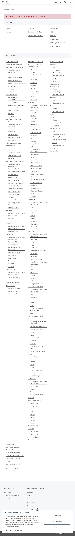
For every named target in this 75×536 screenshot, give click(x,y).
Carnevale (31, 199)
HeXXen (8, 461)
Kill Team (9, 210)
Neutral (32, 94)
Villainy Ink (56, 81)
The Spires (33, 253)
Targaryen (33, 99)
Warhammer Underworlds (14, 200)
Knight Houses (13, 134)
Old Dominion (35, 248)
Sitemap (53, 35)
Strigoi (32, 216)
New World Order (36, 370)
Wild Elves (33, 138)
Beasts (32, 420)
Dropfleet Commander (35, 259)
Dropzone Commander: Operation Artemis (35, 309)
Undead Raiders (35, 132)
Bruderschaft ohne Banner (36, 76)
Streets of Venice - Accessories (36, 228)
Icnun (32, 367)
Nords (32, 245)
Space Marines (13, 102)
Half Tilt (30, 313)
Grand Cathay (12, 177)
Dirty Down (56, 70)
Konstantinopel (35, 376)
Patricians (33, 210)
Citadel (55, 67)
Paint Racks (54, 151)
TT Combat (34, 437)
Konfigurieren (57, 521)
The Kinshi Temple (36, 194)
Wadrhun (33, 256)
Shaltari (33, 278)
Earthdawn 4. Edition (13, 458)
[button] (56, 2)
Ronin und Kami (35, 168)
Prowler (32, 373)
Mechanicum (12, 140)
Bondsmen (34, 406)
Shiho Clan (34, 177)
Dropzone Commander (35, 287)
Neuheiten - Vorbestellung (14, 64)
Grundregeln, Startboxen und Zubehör (16, 214)
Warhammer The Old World (15, 161)
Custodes (11, 129)
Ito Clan (32, 157)
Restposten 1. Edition (37, 284)
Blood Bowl (9, 234)
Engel (32, 364)
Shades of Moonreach (37, 351)
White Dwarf (12, 294)
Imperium (11, 132)
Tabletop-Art (57, 123)
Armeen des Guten (14, 155)
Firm (31, 412)
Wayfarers (33, 417)
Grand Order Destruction (16, 83)
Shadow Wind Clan (36, 174)
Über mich (31, 28)
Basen (52, 117)
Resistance (34, 272)
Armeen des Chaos (14, 108)
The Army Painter (58, 76)
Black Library (10, 285)
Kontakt (8, 32)
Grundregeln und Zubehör (14, 165)
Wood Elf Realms (13, 194)
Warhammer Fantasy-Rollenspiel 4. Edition (13, 468)
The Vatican (34, 224)
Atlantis (32, 362)
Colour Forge (57, 92)
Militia (32, 414)
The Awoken (34, 185)
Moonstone (31, 319)
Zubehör (11, 92)
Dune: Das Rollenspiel (13, 453)
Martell (32, 88)
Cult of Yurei (34, 154)
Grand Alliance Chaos (15, 78)
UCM (32, 281)
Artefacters (34, 403)
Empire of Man (13, 174)
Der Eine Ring (10, 450)
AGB (51, 32)
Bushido (30, 147)
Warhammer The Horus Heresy (13, 120)
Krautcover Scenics (59, 134)
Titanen (10, 261)
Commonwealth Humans (38, 326)
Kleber (52, 114)
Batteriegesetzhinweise (57, 43)
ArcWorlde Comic (36, 144)
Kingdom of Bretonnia (15, 183)
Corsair (32, 409)
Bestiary (33, 116)
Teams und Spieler (14, 242)
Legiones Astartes (14, 137)
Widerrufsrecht (55, 46)
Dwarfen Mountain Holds (16, 172)
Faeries (32, 332)
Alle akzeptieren (57, 515)
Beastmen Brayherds (15, 169)
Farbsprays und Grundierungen (55, 85)
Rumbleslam (32, 379)
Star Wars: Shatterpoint (35, 395)
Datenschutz (18, 530)
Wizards (33, 141)
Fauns (32, 335)
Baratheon (33, 69)
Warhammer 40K (11, 95)
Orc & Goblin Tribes (14, 186)
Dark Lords (34, 118)
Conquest (31, 232)
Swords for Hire (35, 130)
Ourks (32, 127)
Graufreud (33, 82)
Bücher (52, 148)
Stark (32, 97)
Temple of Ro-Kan (36, 182)
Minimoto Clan (35, 163)
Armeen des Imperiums (16, 105)
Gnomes (33, 341)
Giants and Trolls (36, 338)
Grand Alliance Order (15, 75)
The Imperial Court (36, 191)
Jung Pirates (34, 160)
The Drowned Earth (34, 400)
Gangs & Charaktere (14, 277)
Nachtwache (34, 91)
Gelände (11, 89)
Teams (32, 392)
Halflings (33, 121)
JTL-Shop (64, 533)
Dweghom (33, 242)
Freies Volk (33, 80)
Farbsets (53, 97)
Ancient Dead (34, 110)
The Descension (35, 188)
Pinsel (52, 106)
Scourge (33, 275)
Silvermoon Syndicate (37, 180)
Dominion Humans (36, 329)
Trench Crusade (33, 426)
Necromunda (10, 269)
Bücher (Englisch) (14, 291)
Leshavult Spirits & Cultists (36, 347)
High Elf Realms (13, 180)
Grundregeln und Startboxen (14, 71)
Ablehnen (57, 527)
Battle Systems (35, 434)
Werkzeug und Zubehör (58, 140)
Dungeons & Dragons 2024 (14, 455)
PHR (31, 270)
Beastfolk (33, 113)
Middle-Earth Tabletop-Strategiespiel (13, 144)
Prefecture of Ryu (36, 166)
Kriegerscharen (13, 208)
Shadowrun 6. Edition (13, 464)
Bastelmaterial (55, 128)
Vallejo (55, 78)
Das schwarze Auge (12, 447)
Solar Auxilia (12, 258)
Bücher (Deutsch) (14, 288)
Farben (52, 64)
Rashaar (33, 213)
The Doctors (34, 218)
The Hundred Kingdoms (38, 251)
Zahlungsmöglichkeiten (35, 32)
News (8, 28)
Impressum (8, 530)
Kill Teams (11, 218)
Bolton (32, 72)
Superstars (34, 386)
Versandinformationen (35, 35)
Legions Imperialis (12, 245)
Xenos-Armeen (13, 111)
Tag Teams (34, 389)
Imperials (33, 124)
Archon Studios (35, 431)
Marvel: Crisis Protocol (35, 316)
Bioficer (32, 267)
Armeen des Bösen (14, 153)
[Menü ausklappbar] (3, 1)
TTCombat (56, 126)
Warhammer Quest (12, 283)
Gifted (32, 207)
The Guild (33, 221)
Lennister (33, 85)
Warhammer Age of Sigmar (15, 67)
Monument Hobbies (59, 73)
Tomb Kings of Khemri (15, 189)
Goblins (32, 343)
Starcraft (31, 397)
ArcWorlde (31, 102)
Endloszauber (12, 86)
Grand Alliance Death (15, 80)
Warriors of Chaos (14, 191)
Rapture (30, 354)
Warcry (8, 224)
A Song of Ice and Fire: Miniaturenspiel (35, 65)
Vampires (33, 135)
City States (33, 239)
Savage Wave (34, 171)
